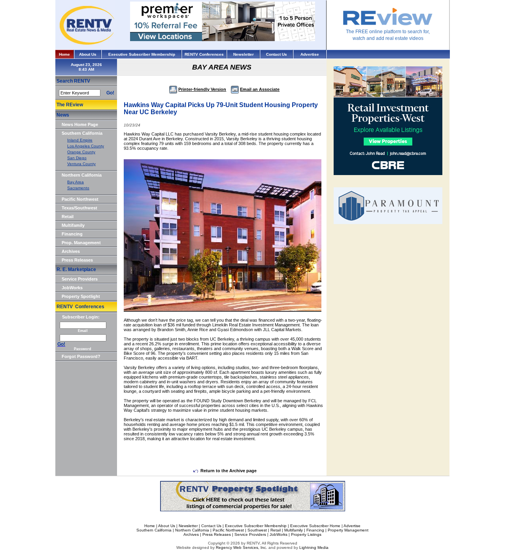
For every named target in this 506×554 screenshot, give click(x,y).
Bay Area (75, 182)
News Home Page (80, 124)
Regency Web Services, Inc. (241, 547)
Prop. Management (81, 242)
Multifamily (73, 225)
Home (64, 54)
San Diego (77, 158)
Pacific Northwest (80, 199)
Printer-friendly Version (202, 89)
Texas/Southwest (79, 207)
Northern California (82, 175)
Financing (72, 234)
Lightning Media (314, 547)
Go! (110, 93)
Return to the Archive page (228, 470)
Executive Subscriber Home (315, 526)
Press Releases (77, 260)
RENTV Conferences (204, 54)
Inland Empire (80, 140)
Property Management (348, 530)
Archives (71, 251)
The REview (70, 104)
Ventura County (81, 164)
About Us (87, 54)
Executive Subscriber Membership (141, 54)
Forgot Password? (81, 356)
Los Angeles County (85, 146)
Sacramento (78, 188)
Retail (68, 216)
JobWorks (72, 287)
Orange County (81, 152)
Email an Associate (259, 89)
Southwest (257, 530)
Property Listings (306, 534)
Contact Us (276, 54)
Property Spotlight (81, 296)
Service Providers (80, 279)
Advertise (309, 54)
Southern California (82, 133)
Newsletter (243, 54)
